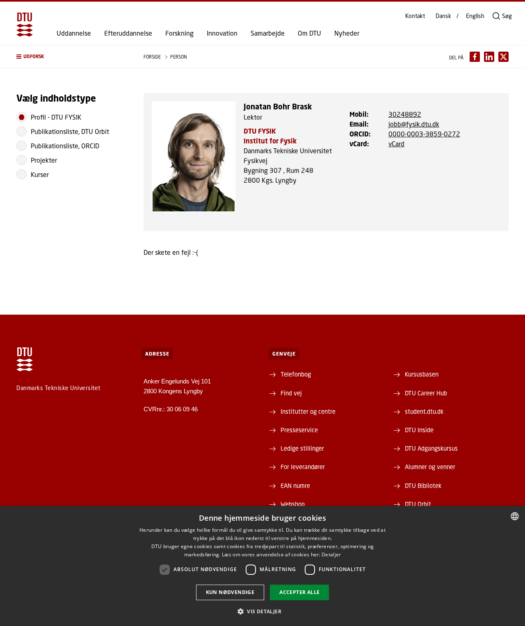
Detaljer (331, 554)
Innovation (222, 33)
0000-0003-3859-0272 (424, 134)
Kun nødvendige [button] (230, 592)
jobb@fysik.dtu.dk (413, 124)
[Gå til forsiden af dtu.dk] (24, 24)
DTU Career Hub (426, 393)
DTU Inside (419, 429)
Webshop (293, 504)
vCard (396, 143)
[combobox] (515, 516)
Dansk (443, 16)
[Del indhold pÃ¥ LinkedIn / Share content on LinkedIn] (489, 57)
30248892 (404, 114)
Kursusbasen (421, 374)
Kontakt (415, 16)
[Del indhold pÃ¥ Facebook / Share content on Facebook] (475, 57)
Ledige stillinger (302, 448)
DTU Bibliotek (423, 485)
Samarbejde (268, 33)
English (475, 16)
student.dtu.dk (424, 411)
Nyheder (346, 33)
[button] (71, 57)
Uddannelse (74, 33)
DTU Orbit (418, 504)
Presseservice (299, 429)
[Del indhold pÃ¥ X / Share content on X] (503, 57)
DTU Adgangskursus (431, 448)
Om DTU (309, 33)
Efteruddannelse (128, 33)
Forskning (179, 33)
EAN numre (295, 485)
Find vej (291, 393)
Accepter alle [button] (299, 592)
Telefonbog (296, 374)
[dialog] (262, 566)
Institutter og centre (308, 411)
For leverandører (303, 466)
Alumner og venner (430, 466)
